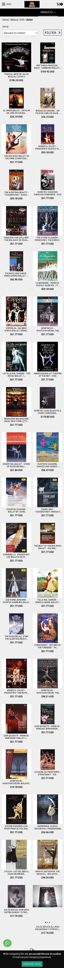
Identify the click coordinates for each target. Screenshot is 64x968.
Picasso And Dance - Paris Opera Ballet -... (16, 274)
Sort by (5, 27)
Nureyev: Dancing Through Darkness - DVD (48, 193)
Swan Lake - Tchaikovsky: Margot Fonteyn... (47, 510)
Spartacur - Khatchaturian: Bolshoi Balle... (16, 782)
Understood (32, 964)
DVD (22, 19)
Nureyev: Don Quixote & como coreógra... (47, 411)
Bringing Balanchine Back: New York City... (16, 419)
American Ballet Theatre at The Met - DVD (48, 374)
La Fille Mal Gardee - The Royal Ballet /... (16, 374)
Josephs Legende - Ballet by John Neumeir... (16, 510)
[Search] (27, 12)
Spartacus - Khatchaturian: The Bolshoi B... (48, 329)
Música (14, 19)
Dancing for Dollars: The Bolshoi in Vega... (16, 238)
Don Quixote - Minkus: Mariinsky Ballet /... (16, 736)
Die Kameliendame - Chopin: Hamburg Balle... (16, 601)
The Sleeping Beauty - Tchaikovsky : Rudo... (16, 193)
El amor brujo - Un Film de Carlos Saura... (16, 111)
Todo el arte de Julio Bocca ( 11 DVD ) (16, 75)
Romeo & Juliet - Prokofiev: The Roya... (16, 691)
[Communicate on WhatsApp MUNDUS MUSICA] (7, 943)
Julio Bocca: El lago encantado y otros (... (47, 928)
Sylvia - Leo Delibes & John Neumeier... (16, 872)
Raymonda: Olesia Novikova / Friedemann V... (47, 827)
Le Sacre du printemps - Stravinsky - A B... (47, 773)
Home (5, 19)
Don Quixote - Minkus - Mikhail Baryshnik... (48, 727)
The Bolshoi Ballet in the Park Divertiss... (16, 157)
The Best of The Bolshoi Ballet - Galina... (47, 547)
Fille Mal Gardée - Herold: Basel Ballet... (47, 601)
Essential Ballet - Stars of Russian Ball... (16, 465)
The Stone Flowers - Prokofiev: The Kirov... (47, 238)
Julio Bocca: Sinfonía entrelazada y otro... (16, 911)
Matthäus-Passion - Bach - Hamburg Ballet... (47, 66)
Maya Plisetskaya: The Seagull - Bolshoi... (47, 872)
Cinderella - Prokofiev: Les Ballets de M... (16, 555)
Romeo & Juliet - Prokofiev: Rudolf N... (47, 147)
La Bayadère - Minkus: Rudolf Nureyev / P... (47, 284)
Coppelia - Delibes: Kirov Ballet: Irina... (16, 329)
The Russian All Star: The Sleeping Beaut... (16, 637)
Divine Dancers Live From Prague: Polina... (16, 827)
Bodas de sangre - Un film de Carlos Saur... (48, 111)
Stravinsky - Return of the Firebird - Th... (47, 646)
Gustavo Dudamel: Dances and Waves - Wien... (47, 465)
